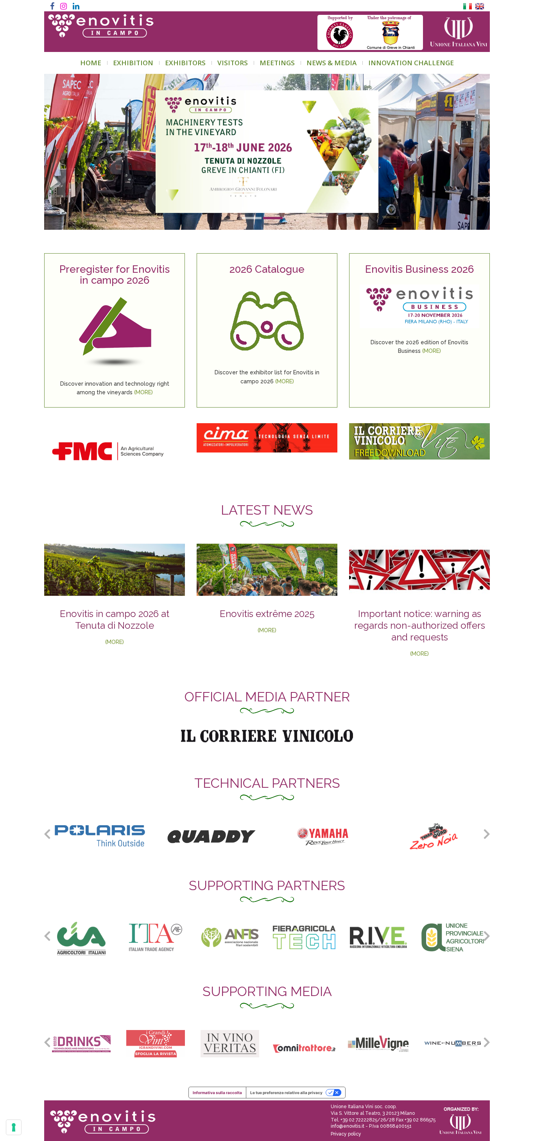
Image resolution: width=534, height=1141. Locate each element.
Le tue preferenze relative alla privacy (286, 1092)
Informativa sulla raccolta (217, 1092)
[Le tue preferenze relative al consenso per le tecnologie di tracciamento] (13, 1127)
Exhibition (133, 62)
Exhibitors (185, 62)
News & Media (331, 62)
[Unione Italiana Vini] (455, 32)
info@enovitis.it (347, 1126)
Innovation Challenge (411, 62)
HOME (90, 62)
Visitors (232, 62)
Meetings (277, 62)
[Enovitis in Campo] (100, 1116)
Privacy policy (346, 1134)
